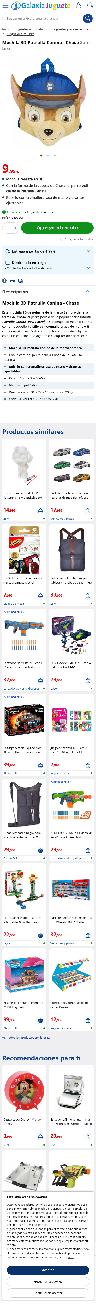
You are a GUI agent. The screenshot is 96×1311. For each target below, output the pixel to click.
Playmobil (10, 773)
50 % (6, 1145)
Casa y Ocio (11, 858)
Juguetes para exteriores (71, 29)
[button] (48, 251)
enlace (42, 1225)
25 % (6, 519)
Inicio (6, 29)
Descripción (15, 292)
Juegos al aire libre (20, 34)
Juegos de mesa (13, 603)
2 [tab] (48, 156)
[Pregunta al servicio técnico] (21, 280)
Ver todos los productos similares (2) (26, 1038)
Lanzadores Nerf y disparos (21, 688)
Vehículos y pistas (62, 519)
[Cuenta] (79, 5)
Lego (53, 688)
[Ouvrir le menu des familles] (5, 5)
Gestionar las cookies (48, 1281)
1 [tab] (41, 156)
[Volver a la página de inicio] (40, 6)
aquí (71, 1257)
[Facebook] (6, 280)
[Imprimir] (14, 280)
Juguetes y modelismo (32, 29)
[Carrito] (90, 5)
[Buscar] (88, 18)
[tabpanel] (48, 102)
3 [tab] (54, 156)
